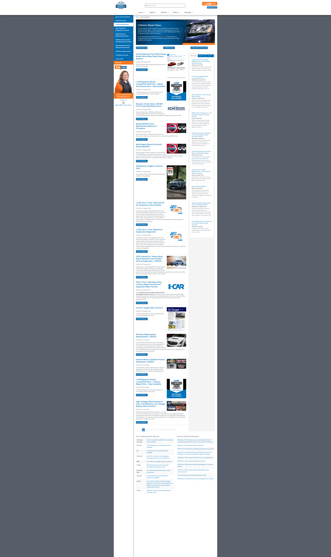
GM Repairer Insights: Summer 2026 (149, 167)
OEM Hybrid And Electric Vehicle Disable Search (123, 46)
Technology (187, 12)
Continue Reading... (142, 69)
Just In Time (119, 59)
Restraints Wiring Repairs (199, 186)
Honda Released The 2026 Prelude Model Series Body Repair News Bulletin (151, 56)
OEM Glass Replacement (123, 51)
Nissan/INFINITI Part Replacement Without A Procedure (146, 126)
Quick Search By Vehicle (123, 17)
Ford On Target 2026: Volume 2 (149, 307)
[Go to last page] (173, 429)
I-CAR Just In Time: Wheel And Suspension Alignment (149, 230)
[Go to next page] (170, 429)
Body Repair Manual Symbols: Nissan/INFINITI (149, 145)
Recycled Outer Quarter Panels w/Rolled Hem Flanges (201, 158)
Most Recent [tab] (201, 56)
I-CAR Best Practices (122, 55)
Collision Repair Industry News (199, 48)
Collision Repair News (122, 24)
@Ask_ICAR (163, 37)
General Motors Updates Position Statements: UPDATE (150, 360)
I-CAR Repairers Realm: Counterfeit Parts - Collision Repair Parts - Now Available (148, 382)
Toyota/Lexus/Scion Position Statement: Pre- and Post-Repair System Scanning (201, 61)
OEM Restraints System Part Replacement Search (123, 41)
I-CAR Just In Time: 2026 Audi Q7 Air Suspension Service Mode (150, 203)
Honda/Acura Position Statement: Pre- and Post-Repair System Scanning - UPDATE (201, 134)
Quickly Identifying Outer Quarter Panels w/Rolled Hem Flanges (201, 152)
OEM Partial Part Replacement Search (122, 35)
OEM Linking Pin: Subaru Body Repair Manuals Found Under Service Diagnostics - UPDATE (149, 259)
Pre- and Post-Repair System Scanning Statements (200, 77)
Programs (152, 12)
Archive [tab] (209, 56)
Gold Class (164, 12)
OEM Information (121, 21)
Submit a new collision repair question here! (123, 96)
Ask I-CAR (118, 63)
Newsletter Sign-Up (142, 48)
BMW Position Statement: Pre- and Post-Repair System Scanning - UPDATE (202, 114)
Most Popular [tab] (193, 56)
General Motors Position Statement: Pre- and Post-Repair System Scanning (201, 171)
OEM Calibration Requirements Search (122, 29)
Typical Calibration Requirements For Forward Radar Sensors (201, 204)
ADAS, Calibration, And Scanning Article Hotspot (201, 95)
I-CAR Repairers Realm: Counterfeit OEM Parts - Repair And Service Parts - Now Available (150, 84)
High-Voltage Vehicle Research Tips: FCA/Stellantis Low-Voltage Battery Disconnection (150, 404)
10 (167, 430)
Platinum (175, 12)
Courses (140, 12)
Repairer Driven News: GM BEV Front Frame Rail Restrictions (149, 105)
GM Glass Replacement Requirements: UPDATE (146, 335)
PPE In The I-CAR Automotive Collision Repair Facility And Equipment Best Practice (149, 284)
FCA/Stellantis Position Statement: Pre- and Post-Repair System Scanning (202, 223)
